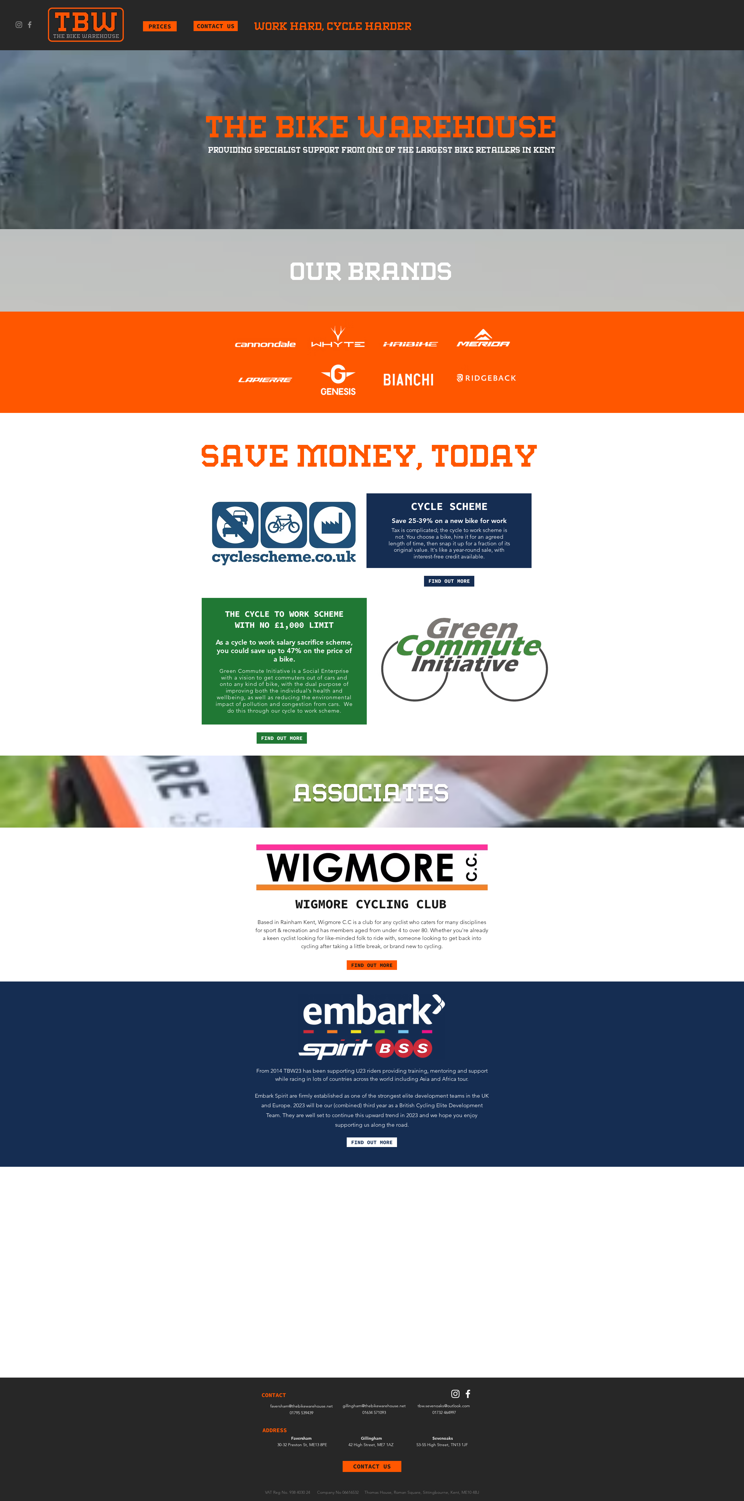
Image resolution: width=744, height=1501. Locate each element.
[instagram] (455, 1393)
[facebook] (467, 1393)
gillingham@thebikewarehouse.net (374, 1405)
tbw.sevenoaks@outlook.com (444, 1405)
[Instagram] (19, 24)
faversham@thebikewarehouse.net (301, 1406)
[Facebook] (29, 24)
